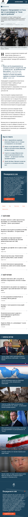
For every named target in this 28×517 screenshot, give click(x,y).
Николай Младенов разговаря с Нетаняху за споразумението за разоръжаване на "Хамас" (13, 429)
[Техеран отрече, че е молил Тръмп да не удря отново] (14, 442)
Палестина (16, 206)
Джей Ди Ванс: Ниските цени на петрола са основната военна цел (15, 163)
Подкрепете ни (9, 199)
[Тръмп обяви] (14, 347)
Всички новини (19, 1)
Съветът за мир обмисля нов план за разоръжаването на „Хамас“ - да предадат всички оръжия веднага (14, 405)
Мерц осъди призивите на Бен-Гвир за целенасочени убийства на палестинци (15, 148)
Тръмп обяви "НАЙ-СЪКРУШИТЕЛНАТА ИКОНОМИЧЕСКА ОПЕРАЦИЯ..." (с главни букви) (13, 358)
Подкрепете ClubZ (9, 513)
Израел (3, 206)
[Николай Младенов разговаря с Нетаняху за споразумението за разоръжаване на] (14, 418)
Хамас (23, 206)
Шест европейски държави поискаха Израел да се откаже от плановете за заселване (14, 142)
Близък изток (6, 6)
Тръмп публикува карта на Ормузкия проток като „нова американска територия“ (12, 382)
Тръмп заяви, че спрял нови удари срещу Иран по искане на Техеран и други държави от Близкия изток (13, 475)
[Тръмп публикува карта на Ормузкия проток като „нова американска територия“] (14, 371)
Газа (10, 206)
